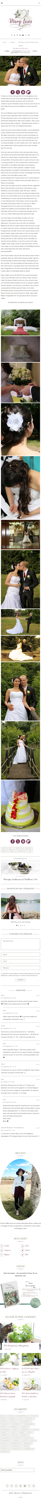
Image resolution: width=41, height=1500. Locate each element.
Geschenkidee (16, 1424)
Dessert (13, 1418)
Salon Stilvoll (23, 220)
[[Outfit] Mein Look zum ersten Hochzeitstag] (20, 906)
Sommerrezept (16, 1443)
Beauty (11, 1416)
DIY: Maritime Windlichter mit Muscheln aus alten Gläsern (30, 1395)
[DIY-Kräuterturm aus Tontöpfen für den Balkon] (9, 1359)
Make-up (15, 1435)
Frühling (13, 1421)
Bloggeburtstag (22, 1416)
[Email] (23, 35)
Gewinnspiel (14, 1427)
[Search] (39, 3)
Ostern (16, 1440)
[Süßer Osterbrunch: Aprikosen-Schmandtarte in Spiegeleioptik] (9, 1384)
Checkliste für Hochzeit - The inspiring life (12, 1128)
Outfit (25, 1440)
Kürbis (22, 1432)
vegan (26, 1446)
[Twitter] (14, 35)
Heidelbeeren (5, 1429)
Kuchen (14, 1432)
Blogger (34, 1416)
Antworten (38, 995)
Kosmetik (4, 1432)
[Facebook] (11, 35)
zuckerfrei (5, 1451)
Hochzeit (11, 851)
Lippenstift (5, 1435)
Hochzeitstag (21, 851)
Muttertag (24, 1435)
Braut (10, 848)
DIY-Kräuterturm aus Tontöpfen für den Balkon (9, 1370)
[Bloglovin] (26, 35)
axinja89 (3, 1026)
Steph (2, 1079)
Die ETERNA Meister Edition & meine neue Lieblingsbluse (30, 1370)
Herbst (15, 1429)
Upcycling (5, 1446)
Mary (7, 51)
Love (30, 851)
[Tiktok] (29, 35)
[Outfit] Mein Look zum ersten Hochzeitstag (20, 922)
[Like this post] (26, 858)
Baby (3, 1416)
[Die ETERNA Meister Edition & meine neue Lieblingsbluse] (31, 1359)
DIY (20, 1418)
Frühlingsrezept (25, 1421)
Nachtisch (18, 1438)
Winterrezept (29, 1449)
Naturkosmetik (6, 1440)
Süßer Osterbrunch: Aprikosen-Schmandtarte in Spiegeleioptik (8, 1395)
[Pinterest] (20, 35)
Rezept (33, 1440)
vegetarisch (5, 1449)
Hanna (2, 995)
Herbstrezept (25, 1429)
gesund (4, 1427)
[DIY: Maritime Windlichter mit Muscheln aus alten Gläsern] (31, 1384)
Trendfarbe (27, 1443)
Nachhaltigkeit (6, 1438)
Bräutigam (19, 848)
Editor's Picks (29, 1418)
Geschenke (5, 1424)
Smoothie (4, 1443)
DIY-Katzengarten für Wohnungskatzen (16, 1346)
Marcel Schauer (6, 293)
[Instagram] (17, 35)
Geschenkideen (29, 1424)
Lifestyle (12, 42)
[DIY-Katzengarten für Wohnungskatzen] (20, 1336)
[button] (12, 92)
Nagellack (29, 1438)
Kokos (35, 1429)
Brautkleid (28, 848)
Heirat (4, 851)
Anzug (4, 848)
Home (4, 42)
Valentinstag (16, 1446)
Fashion (4, 1421)
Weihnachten (17, 1449)
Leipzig (29, 1432)
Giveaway (24, 1427)
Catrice (4, 1418)
